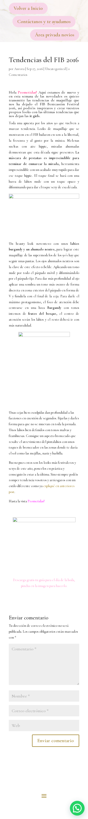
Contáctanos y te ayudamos (44, 22)
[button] (77, 808)
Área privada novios (54, 35)
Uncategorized (55, 69)
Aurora (19, 69)
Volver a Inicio (28, 8)
